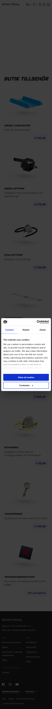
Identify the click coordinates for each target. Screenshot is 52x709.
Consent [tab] (9, 330)
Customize (24, 385)
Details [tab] (26, 330)
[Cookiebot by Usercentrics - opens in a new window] (37, 322)
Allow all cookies (26, 377)
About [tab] (43, 330)
